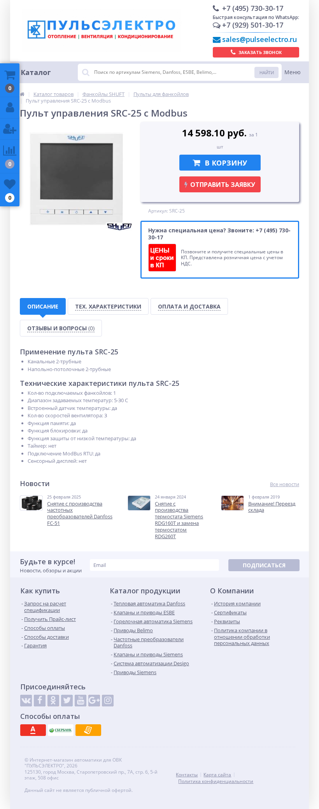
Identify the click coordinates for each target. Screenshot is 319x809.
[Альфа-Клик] (33, 730)
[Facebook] (40, 700)
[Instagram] (108, 700)
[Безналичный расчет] (88, 730)
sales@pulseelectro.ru (259, 39)
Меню (292, 72)
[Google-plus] (94, 700)
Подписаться (264, 565)
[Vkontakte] (26, 700)
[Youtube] (80, 700)
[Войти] (9, 108)
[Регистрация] (9, 129)
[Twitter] (67, 700)
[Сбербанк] (61, 730)
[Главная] (22, 94)
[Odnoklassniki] (53, 700)
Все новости (284, 484)
